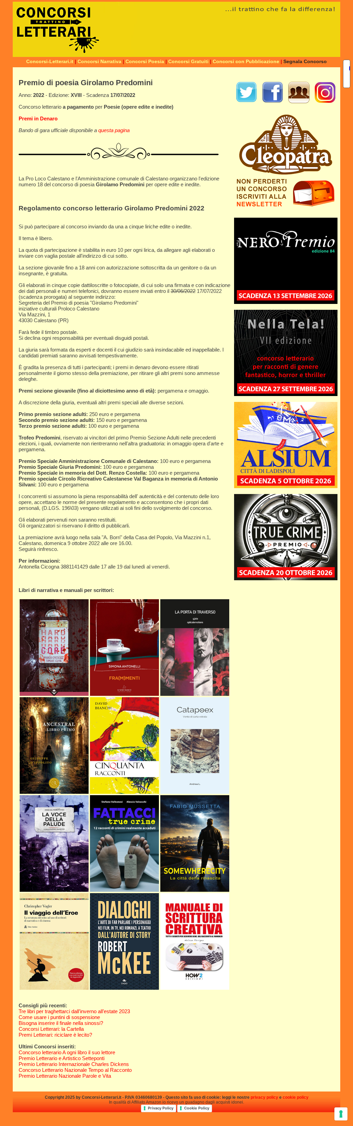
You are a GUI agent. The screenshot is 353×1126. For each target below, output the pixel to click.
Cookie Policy (196, 1108)
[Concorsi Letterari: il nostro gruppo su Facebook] (299, 102)
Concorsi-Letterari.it (49, 61)
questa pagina (114, 130)
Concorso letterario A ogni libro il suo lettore (67, 1052)
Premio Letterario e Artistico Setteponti (61, 1058)
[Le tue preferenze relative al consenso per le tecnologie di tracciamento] (340, 1113)
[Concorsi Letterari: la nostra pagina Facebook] (273, 102)
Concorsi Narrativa (99, 61)
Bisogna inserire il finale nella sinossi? (61, 1023)
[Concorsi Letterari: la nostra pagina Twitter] (246, 102)
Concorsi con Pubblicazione (246, 61)
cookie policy (296, 1097)
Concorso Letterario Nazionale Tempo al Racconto (75, 1070)
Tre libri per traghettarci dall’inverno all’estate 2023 (74, 1011)
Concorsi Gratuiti (188, 61)
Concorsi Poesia (144, 61)
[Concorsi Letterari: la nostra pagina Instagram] (325, 102)
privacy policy (264, 1097)
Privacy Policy (160, 1108)
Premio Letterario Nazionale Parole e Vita (65, 1076)
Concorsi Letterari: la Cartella (51, 1029)
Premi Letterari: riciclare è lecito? (55, 1035)
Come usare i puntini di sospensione (59, 1017)
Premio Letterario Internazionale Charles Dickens (74, 1064)
